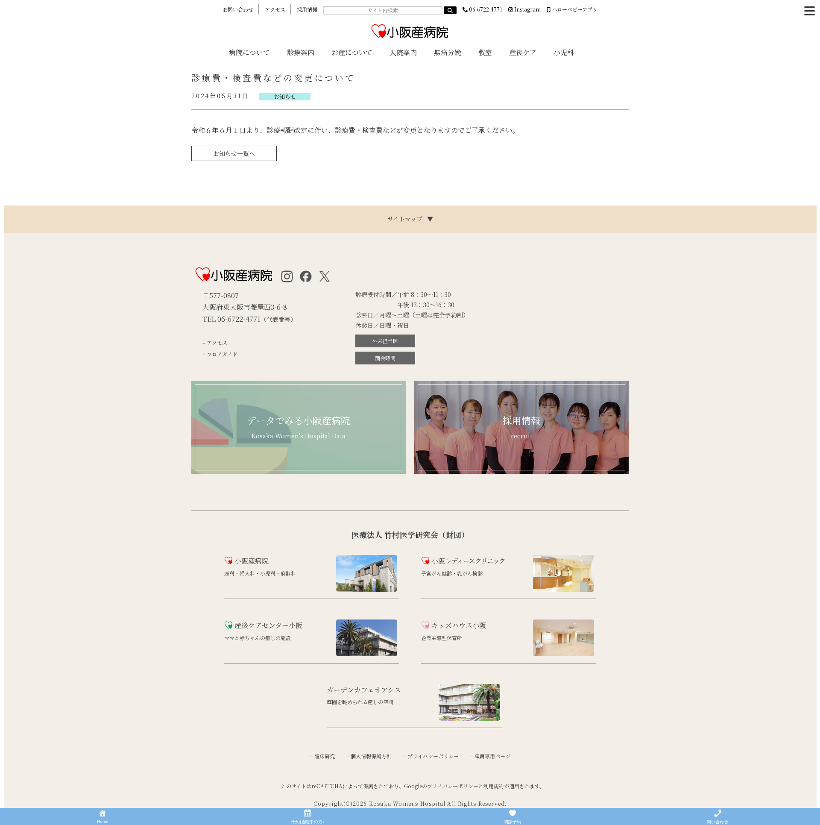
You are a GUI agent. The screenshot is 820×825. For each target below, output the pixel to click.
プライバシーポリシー (452, 786)
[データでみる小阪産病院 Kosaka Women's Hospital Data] (298, 471)
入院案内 (403, 52)
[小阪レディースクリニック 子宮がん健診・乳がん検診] (507, 586)
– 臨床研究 (322, 756)
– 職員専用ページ (490, 756)
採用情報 (307, 9)
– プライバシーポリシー (431, 756)
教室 (485, 52)
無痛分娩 (447, 52)
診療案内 (300, 52)
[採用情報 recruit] (521, 471)
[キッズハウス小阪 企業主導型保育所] (507, 650)
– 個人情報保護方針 (369, 756)
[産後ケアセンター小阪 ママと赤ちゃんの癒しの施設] (310, 650)
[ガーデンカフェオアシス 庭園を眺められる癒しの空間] (413, 715)
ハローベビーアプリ (574, 9)
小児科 (564, 52)
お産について (351, 52)
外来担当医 (385, 340)
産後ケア (522, 52)
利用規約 (493, 786)
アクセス (275, 9)
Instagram (527, 9)
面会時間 (385, 357)
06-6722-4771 (485, 9)
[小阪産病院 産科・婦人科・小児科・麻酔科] (310, 586)
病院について (249, 52)
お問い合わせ (238, 9)
